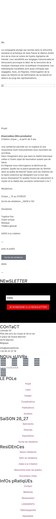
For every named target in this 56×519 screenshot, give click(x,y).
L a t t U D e (9, 367)
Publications (28, 407)
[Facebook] (3, 362)
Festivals (28, 429)
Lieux (28, 389)
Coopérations (28, 401)
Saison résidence (28, 452)
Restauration (28, 498)
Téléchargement (28, 510)
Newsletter (28, 516)
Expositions (28, 435)
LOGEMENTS (28, 504)
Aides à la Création (28, 464)
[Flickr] (37, 362)
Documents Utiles (28, 476)
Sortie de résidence (28, 441)
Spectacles (28, 423)
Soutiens (28, 413)
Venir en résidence (28, 458)
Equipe (28, 395)
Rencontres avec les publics (28, 470)
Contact (28, 486)
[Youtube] (25, 362)
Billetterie (28, 492)
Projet (28, 383)
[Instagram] (14, 362)
